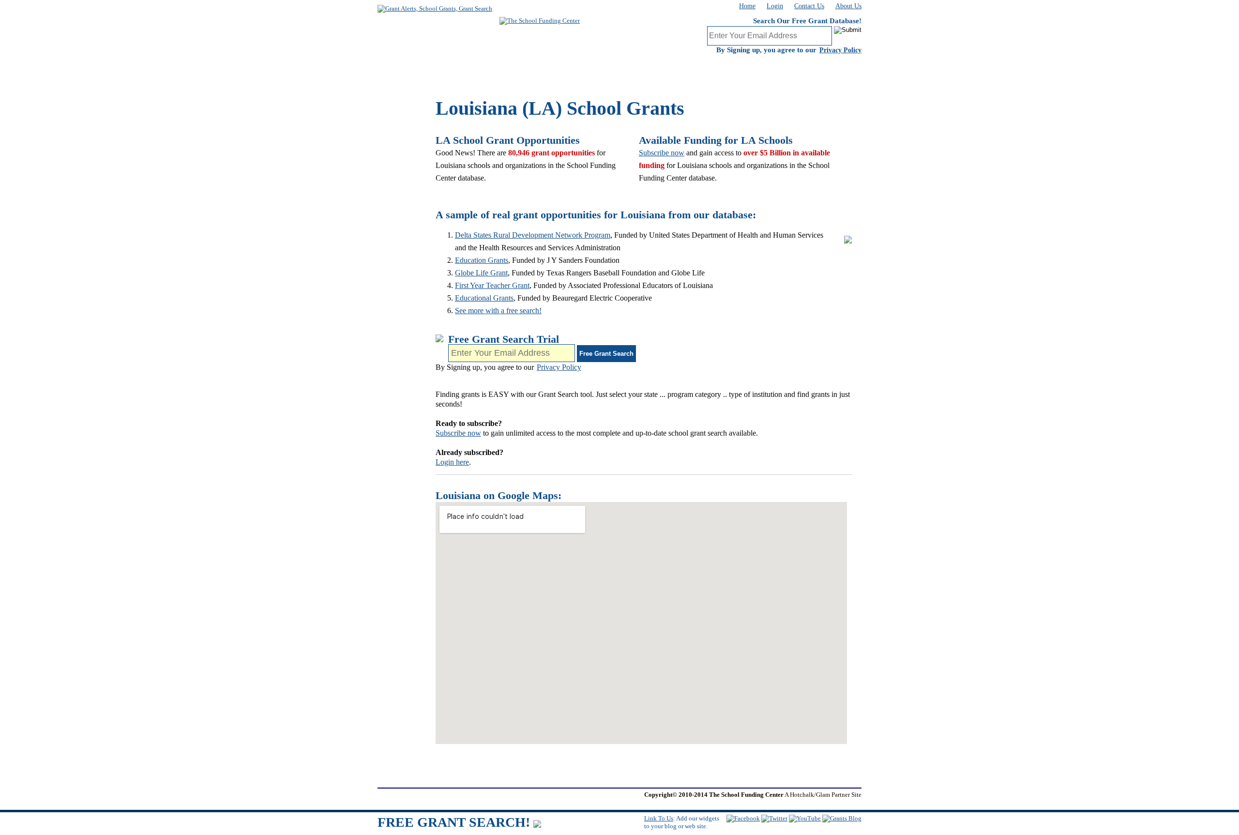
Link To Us (658, 818)
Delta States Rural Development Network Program (532, 235)
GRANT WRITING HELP (692, 70)
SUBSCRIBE (440, 70)
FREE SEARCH (566, 70)
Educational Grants (484, 298)
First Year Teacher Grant (492, 285)
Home (747, 6)
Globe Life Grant (481, 273)
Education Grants (481, 260)
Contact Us (809, 6)
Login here (452, 462)
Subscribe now (661, 153)
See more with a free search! (498, 310)
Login (775, 6)
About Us (848, 6)
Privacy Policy (840, 50)
